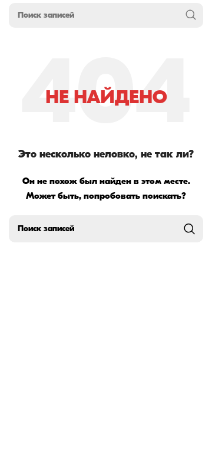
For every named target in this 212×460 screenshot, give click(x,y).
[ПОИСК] (190, 15)
